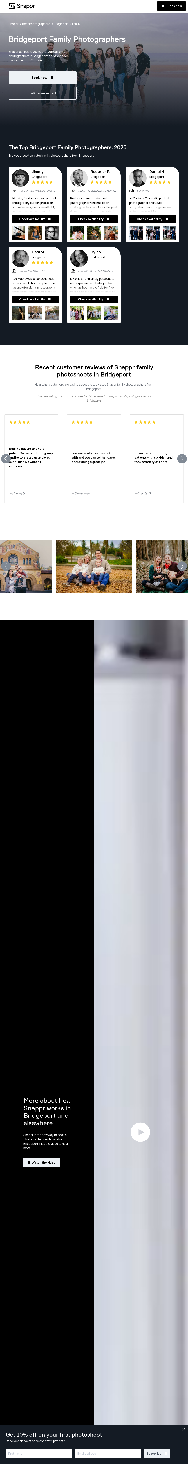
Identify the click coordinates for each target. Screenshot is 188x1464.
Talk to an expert (43, 93)
